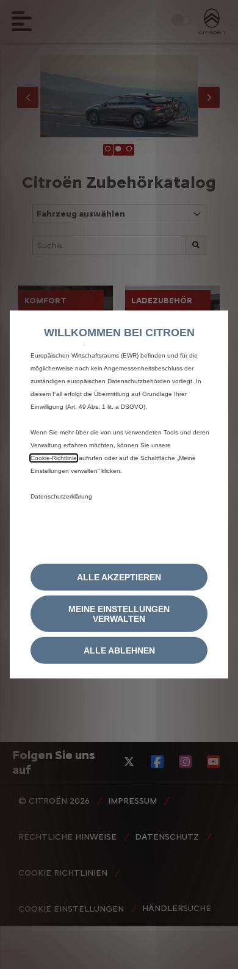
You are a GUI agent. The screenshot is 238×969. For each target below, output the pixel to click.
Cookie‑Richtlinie (54, 458)
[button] (119, 613)
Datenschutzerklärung (61, 496)
